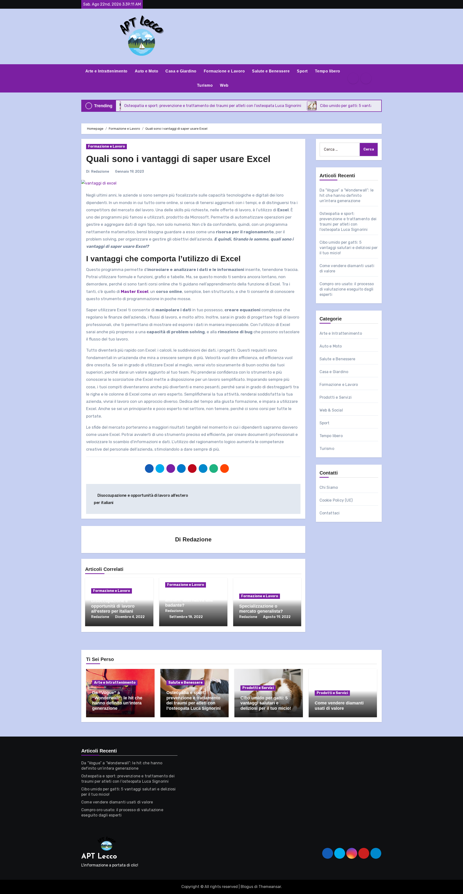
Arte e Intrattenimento (106, 71)
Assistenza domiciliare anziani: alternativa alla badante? (189, 600)
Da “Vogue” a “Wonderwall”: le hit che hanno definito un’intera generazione (347, 195)
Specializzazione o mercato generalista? (261, 609)
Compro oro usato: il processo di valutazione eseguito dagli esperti (347, 289)
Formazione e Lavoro (224, 71)
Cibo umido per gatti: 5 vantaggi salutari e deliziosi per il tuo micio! (349, 247)
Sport (302, 71)
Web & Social (331, 410)
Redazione (100, 172)
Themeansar (270, 886)
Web (224, 85)
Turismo (205, 85)
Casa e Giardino (181, 71)
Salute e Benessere (271, 71)
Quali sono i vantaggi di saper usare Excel (178, 159)
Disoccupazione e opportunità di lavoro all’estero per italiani (113, 606)
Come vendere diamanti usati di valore (339, 706)
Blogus (247, 886)
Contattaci (330, 513)
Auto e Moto (146, 71)
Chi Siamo (329, 487)
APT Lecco (99, 856)
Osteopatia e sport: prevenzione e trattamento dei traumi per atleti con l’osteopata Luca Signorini (193, 700)
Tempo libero (327, 71)
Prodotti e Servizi (336, 397)
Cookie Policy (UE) (336, 500)
